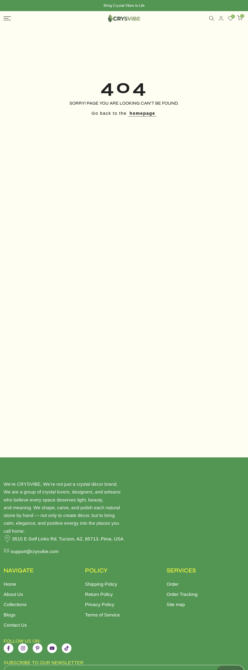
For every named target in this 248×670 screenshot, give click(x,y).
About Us (13, 594)
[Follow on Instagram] (23, 648)
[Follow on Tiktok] (66, 648)
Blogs (10, 614)
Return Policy (99, 594)
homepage (142, 113)
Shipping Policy (101, 584)
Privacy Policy (99, 604)
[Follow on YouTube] (52, 648)
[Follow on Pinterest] (37, 648)
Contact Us (15, 625)
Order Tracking (182, 594)
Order (172, 584)
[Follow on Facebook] (8, 648)
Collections (15, 604)
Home (10, 584)
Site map (176, 604)
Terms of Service (102, 614)
